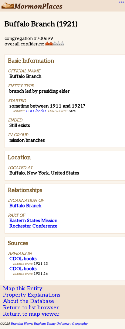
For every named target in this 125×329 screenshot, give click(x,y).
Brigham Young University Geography (60, 324)
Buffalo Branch (25, 205)
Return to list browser (31, 307)
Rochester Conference (33, 226)
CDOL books (36, 111)
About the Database (28, 301)
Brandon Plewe (21, 324)
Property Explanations (31, 295)
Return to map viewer (31, 314)
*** (120, 3)
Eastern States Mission (33, 220)
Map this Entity (22, 288)
